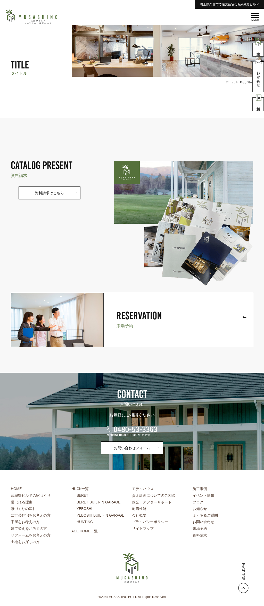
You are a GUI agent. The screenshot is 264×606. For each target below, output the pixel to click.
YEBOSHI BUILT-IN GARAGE (100, 515)
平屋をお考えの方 (25, 522)
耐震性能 (139, 509)
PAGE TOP (243, 571)
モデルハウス (143, 489)
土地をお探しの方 (25, 542)
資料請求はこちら (49, 193)
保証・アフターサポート (152, 502)
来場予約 (200, 528)
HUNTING (85, 522)
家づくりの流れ (23, 509)
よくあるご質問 (205, 515)
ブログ (198, 502)
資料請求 (200, 535)
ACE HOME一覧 (84, 531)
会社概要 (139, 515)
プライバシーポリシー (150, 522)
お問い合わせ (203, 522)
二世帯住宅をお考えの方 (31, 515)
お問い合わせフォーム (132, 448)
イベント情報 (203, 495)
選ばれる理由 (21, 502)
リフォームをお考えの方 (31, 535)
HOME (16, 489)
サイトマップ (143, 528)
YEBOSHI (84, 509)
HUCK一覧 (80, 489)
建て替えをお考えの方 (29, 528)
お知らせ (200, 509)
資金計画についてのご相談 (153, 495)
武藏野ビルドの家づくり (31, 495)
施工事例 (200, 489)
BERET (82, 495)
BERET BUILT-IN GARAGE (98, 502)
